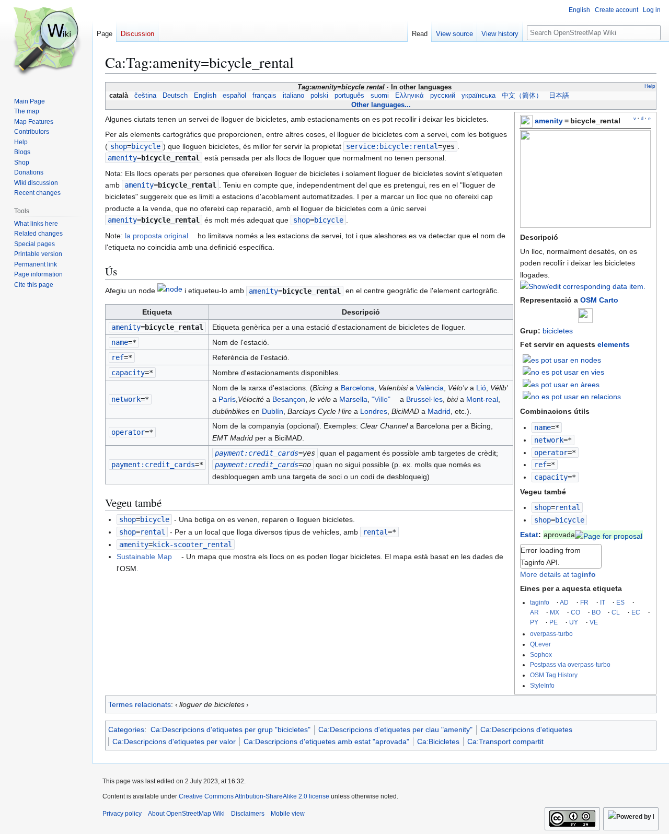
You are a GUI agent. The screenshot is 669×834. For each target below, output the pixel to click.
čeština (145, 95)
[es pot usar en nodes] (562, 359)
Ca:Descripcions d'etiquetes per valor (174, 741)
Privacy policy (122, 813)
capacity (551, 477)
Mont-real (482, 399)
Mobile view (288, 813)
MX (554, 612)
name (542, 427)
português (349, 95)
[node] (169, 291)
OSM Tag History (554, 674)
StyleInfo (542, 685)
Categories (126, 729)
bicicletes (558, 331)
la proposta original (156, 235)
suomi (379, 95)
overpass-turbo (551, 633)
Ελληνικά (409, 95)
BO (596, 612)
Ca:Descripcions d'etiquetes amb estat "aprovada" (326, 741)
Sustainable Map (144, 556)
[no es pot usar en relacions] (572, 396)
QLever (540, 644)
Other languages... (381, 105)
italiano (293, 95)
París (227, 399)
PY (534, 622)
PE (553, 622)
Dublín (272, 411)
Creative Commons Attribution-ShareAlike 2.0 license (254, 796)
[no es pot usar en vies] (563, 371)
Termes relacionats (139, 704)
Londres (373, 411)
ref (540, 464)
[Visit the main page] (46, 42)
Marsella (353, 399)
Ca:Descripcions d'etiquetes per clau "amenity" (395, 729)
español (234, 95)
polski (319, 95)
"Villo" (381, 399)
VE (594, 622)
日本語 (559, 95)
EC (635, 612)
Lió (481, 388)
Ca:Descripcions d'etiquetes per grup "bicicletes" (230, 729)
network (548, 440)
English (205, 95)
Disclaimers (247, 813)
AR (534, 612)
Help (649, 86)
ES (620, 602)
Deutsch (175, 95)
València (430, 388)
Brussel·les (424, 399)
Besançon (288, 399)
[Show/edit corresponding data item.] (582, 286)
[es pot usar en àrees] (561, 383)
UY (573, 622)
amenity (549, 121)
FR (584, 602)
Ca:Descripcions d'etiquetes (526, 729)
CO (575, 612)
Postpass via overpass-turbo (570, 664)
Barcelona (357, 388)
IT (602, 602)
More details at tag (558, 574)
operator (551, 452)
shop (542, 507)
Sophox (541, 654)
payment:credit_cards (153, 464)
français (264, 95)
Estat (529, 534)
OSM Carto (599, 300)
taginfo (539, 602)
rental (375, 532)
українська (478, 95)
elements (613, 344)
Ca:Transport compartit (505, 741)
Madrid (439, 411)
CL (616, 612)
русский (442, 95)
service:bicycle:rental (392, 146)
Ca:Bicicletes (438, 741)
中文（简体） (522, 95)
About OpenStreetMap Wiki (186, 813)
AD (564, 602)
